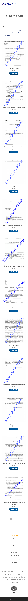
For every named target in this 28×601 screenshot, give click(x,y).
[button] (24, 4)
